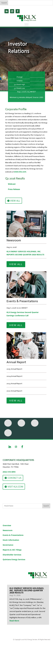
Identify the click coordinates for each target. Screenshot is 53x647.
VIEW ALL (15, 200)
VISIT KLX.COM (15, 486)
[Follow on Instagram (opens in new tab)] (12, 11)
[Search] (8, 432)
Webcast (12, 184)
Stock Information (11, 540)
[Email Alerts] (21, 423)
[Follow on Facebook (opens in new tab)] (18, 11)
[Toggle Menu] (26, 24)
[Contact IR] (34, 423)
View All (16, 264)
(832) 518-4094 (9, 472)
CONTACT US (14, 477)
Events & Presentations (13, 535)
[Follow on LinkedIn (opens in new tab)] (7, 11)
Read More (14, 620)
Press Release (14, 189)
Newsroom (7, 530)
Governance (8, 545)
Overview (7, 525)
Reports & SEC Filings (12, 550)
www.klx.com (20, 171)
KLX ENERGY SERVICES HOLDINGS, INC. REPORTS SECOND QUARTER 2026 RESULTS (25, 253)
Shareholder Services (12, 554)
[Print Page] (8, 423)
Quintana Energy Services (14, 559)
